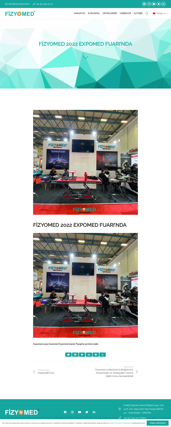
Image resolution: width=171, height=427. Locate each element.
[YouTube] (154, 4)
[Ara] (147, 13)
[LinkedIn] (163, 4)
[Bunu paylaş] (75, 355)
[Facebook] (144, 4)
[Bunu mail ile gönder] (68, 355)
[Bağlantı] (20, 13)
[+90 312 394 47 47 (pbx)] (121, 418)
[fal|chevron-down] (85, 57)
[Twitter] (159, 4)
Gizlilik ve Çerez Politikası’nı (120, 423)
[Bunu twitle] (82, 355)
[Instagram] (149, 4)
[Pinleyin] (96, 355)
